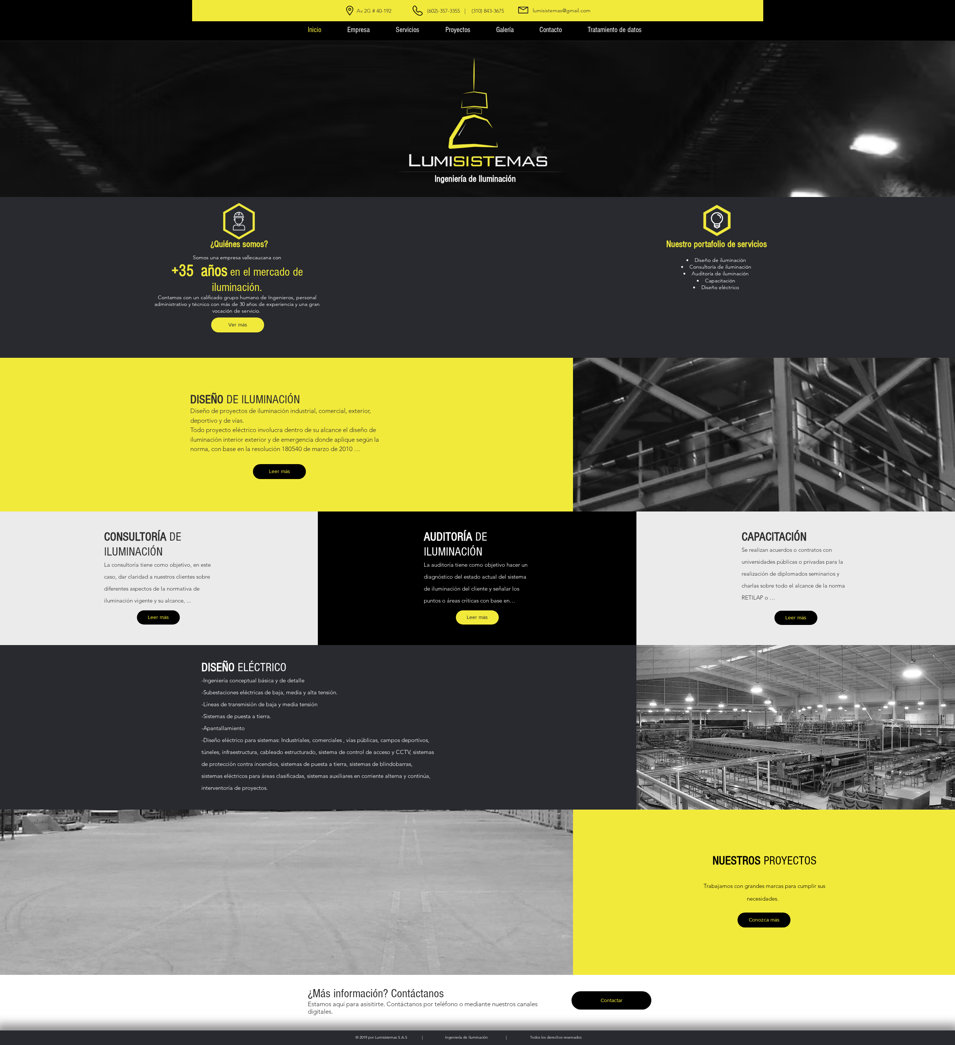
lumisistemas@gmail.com (562, 10)
